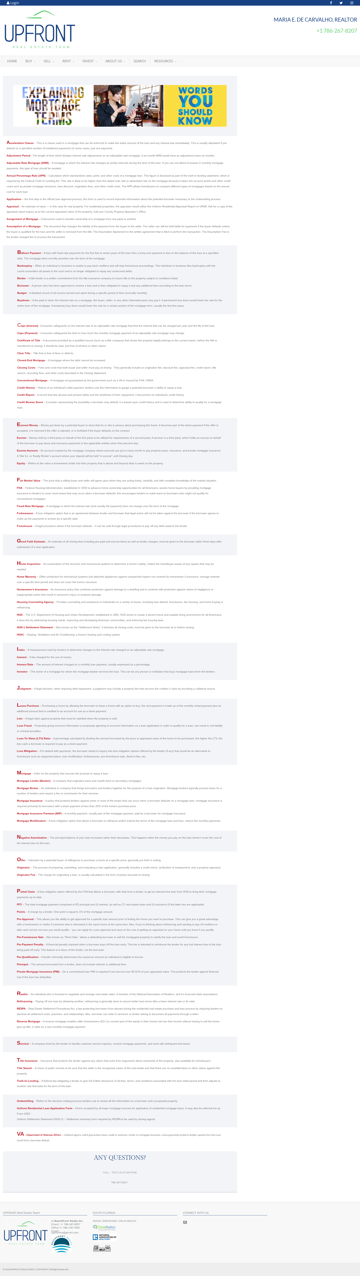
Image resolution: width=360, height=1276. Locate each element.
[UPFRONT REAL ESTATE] (40, 29)
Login (14, 3)
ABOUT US (113, 61)
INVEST (88, 61)
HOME (12, 61)
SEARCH (140, 61)
